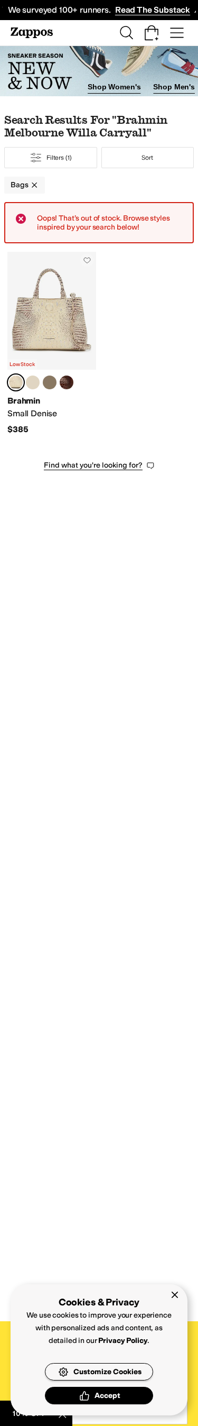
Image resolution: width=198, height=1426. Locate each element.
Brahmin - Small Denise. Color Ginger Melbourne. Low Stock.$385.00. (51, 343)
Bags (19, 184)
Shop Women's (114, 87)
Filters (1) (59, 157)
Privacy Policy (122, 1340)
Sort (147, 157)
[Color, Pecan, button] (66, 382)
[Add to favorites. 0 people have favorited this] (87, 260)
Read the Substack (152, 10)
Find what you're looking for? (93, 465)
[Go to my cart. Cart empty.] (151, 32)
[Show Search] (126, 32)
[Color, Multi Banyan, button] (32, 382)
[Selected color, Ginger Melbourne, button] (15, 382)
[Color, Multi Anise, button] (49, 382)
